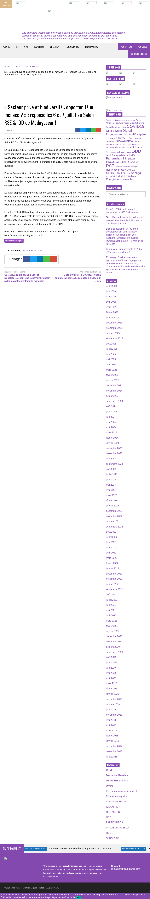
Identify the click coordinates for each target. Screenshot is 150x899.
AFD (139, 119)
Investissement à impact (130, 147)
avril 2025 (111, 364)
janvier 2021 (112, 631)
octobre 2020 (113, 647)
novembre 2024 (114, 390)
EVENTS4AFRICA (91, 46)
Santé (132, 170)
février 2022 (112, 563)
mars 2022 (111, 558)
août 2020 (111, 657)
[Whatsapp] (93, 130)
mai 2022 (111, 547)
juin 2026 (111, 291)
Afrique (109, 123)
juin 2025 (111, 354)
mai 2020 (111, 673)
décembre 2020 (114, 636)
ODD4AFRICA (39, 46)
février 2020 (112, 688)
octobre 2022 (113, 521)
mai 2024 (111, 422)
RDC (136, 162)
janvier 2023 (112, 505)
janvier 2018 (112, 741)
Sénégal (136, 173)
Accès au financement (115, 120)
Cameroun (116, 127)
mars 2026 (111, 307)
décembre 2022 (114, 511)
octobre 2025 (113, 333)
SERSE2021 (114, 173)
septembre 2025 (114, 338)
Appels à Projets (130, 123)
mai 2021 (111, 610)
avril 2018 (111, 725)
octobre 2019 (113, 704)
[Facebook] (78, 130)
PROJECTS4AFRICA (72, 46)
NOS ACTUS (142, 46)
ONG (108, 155)
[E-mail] (98, 130)
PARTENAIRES (114, 822)
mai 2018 (111, 720)
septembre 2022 (114, 526)
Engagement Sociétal (120, 134)
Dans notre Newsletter (117, 775)
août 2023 (111, 469)
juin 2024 (111, 417)
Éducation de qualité (116, 796)
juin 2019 (111, 709)
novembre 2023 (114, 453)
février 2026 (112, 312)
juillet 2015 (111, 756)
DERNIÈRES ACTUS (117, 780)
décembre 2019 (114, 699)
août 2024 (111, 406)
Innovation (111, 147)
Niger (129, 152)
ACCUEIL (6, 46)
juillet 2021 (111, 600)
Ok (78, 897)
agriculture (118, 123)
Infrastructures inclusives (130, 145)
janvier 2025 (112, 380)
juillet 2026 (111, 286)
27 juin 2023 (9, 130)
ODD (26, 46)
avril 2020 (111, 678)
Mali (118, 152)
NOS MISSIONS (126, 46)
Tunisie (109, 176)
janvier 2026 (112, 317)
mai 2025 (111, 359)
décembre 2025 (114, 322)
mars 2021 (111, 620)
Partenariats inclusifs (123, 155)
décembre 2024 (114, 385)
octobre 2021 (113, 584)
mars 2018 (111, 730)
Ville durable (119, 176)
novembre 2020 (114, 641)
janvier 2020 (112, 694)
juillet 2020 (111, 662)
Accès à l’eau (130, 120)
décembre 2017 (114, 746)
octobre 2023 (113, 458)
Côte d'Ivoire (114, 130)
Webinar (132, 176)
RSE (17, 46)
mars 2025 (111, 370)
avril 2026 (111, 302)
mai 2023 (111, 485)
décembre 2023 (114, 448)
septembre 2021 (114, 589)
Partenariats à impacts (120, 158)
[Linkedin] (88, 130)
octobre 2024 (113, 396)
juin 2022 (111, 542)
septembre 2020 (114, 652)
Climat (124, 127)
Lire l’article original (14, 240)
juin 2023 (111, 479)
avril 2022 (111, 552)
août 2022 (111, 532)
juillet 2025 (111, 349)
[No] (82, 898)
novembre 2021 (114, 579)
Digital (127, 130)
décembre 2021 (114, 573)
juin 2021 (111, 605)
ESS (107, 138)
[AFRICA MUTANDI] (75, 19)
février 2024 (112, 438)
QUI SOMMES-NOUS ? (139, 53)
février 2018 (112, 735)
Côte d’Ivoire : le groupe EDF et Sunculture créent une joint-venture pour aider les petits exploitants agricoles (27, 278)
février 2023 (112, 500)
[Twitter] (83, 130)
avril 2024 (111, 427)
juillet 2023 (111, 474)
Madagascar (111, 152)
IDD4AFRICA (54, 46)
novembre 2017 (114, 751)
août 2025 (111, 343)
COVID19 (135, 126)
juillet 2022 (111, 537)
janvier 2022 (112, 568)
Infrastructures (113, 144)
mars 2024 (111, 432)
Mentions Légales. (30, 888)
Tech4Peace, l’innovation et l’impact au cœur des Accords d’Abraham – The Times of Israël (124, 220)
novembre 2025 (114, 328)
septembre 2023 (114, 464)
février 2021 (112, 626)
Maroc (123, 152)
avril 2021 (111, 615)
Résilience (118, 167)
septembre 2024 (114, 401)
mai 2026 (111, 296)
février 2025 (112, 375)
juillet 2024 (111, 411)
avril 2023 (111, 490)
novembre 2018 (114, 715)
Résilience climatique (130, 167)
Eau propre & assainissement (121, 791)
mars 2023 (111, 495)
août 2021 (111, 594)
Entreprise (140, 134)
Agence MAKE (53, 888)
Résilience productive (118, 169)
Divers (109, 786)
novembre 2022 (114, 516)
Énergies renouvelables (120, 179)
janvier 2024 (112, 443)
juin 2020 (111, 668)
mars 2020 (111, 683)
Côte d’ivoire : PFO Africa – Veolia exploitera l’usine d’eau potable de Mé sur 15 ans (78, 278)
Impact (138, 141)
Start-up (126, 173)
